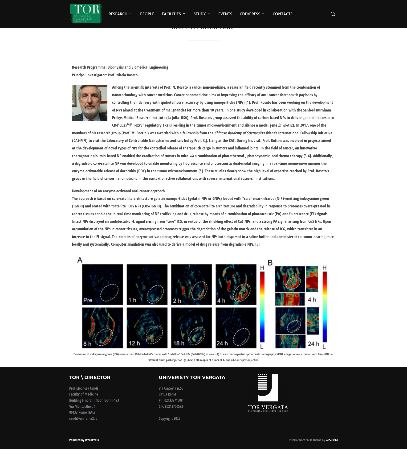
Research (118, 14)
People (147, 14)
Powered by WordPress (84, 440)
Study (200, 14)
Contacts (283, 14)
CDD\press (250, 14)
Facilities (171, 14)
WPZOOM (332, 440)
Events (225, 14)
